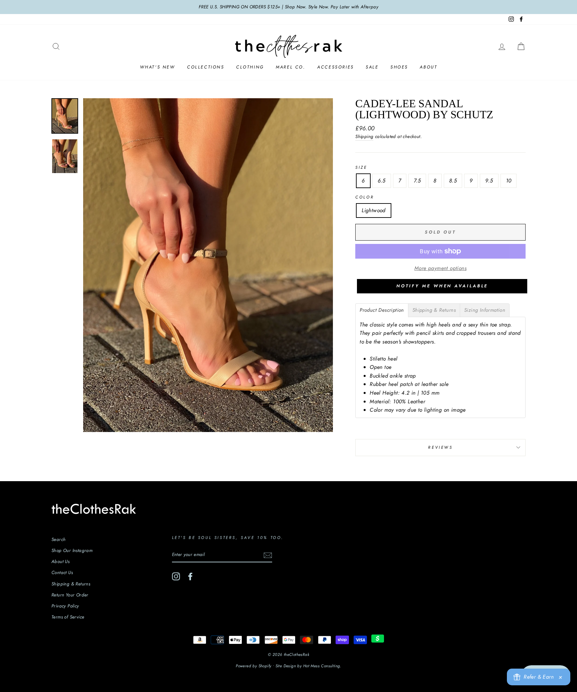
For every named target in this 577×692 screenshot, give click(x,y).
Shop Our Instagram (71, 550)
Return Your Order (69, 594)
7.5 (417, 180)
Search (58, 539)
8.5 (453, 180)
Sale (372, 67)
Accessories (335, 67)
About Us (60, 561)
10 (509, 180)
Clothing (250, 67)
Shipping (364, 136)
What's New (157, 67)
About (428, 67)
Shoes (399, 67)
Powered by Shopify (253, 666)
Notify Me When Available (442, 286)
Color (364, 197)
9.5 (489, 180)
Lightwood (374, 210)
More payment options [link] (440, 268)
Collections (205, 67)
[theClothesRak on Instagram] (176, 576)
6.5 (382, 180)
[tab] (381, 310)
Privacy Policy (65, 605)
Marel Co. (290, 67)
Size (361, 167)
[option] (288, 7)
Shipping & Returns (70, 583)
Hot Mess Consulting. (322, 666)
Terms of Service (67, 616)
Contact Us (62, 572)
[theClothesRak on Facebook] (190, 576)
